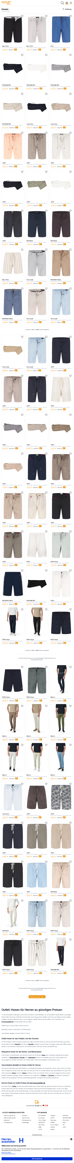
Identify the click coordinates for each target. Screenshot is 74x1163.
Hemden (31, 1044)
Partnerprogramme (26, 1120)
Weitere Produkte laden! (37, 996)
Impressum (24, 1115)
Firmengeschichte (8, 1122)
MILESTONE (42, 1122)
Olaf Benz (53, 1115)
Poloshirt (18, 1044)
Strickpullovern (14, 1057)
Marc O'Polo (41, 1124)
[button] (62, 3)
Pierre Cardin (66, 1120)
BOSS (64, 1122)
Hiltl (63, 1124)
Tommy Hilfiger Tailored (55, 1124)
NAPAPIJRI (65, 1115)
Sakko (24, 1072)
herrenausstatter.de (7, 1021)
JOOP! (64, 1127)
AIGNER (53, 1122)
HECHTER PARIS (67, 1117)
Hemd (14, 1072)
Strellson (53, 1129)
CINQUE (53, 1127)
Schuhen (51, 1075)
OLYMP (52, 1117)
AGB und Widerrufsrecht (10, 1117)
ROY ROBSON (42, 1115)
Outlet (14, 1086)
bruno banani (42, 1117)
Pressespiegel (25, 1122)
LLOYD (40, 1129)
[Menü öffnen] (70, 3)
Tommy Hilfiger (42, 1120)
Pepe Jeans (53, 1120)
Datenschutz (7, 1120)
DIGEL (40, 1127)
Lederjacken (32, 1057)
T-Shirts (43, 1075)
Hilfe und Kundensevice (9, 1115)
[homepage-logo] (12, 3)
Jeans (44, 1055)
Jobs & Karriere (25, 1117)
